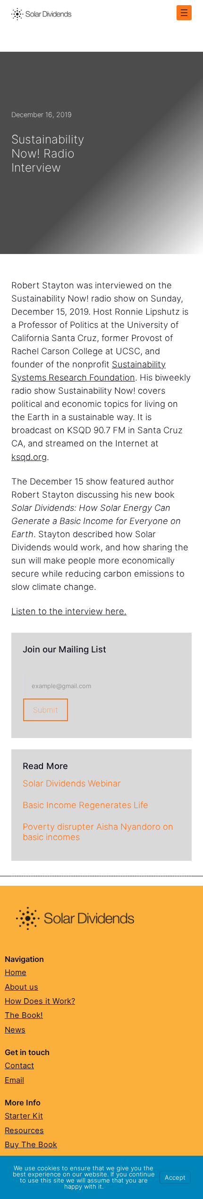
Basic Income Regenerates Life (85, 805)
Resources (24, 1130)
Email (14, 1080)
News (15, 1029)
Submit (45, 710)
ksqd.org (29, 457)
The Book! (24, 1015)
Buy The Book (31, 1144)
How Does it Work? (40, 1001)
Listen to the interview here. (69, 611)
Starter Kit (24, 1115)
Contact (19, 1065)
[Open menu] (184, 12)
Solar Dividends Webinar (72, 783)
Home (15, 972)
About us (21, 987)
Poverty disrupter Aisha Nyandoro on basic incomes (98, 831)
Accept (175, 1177)
